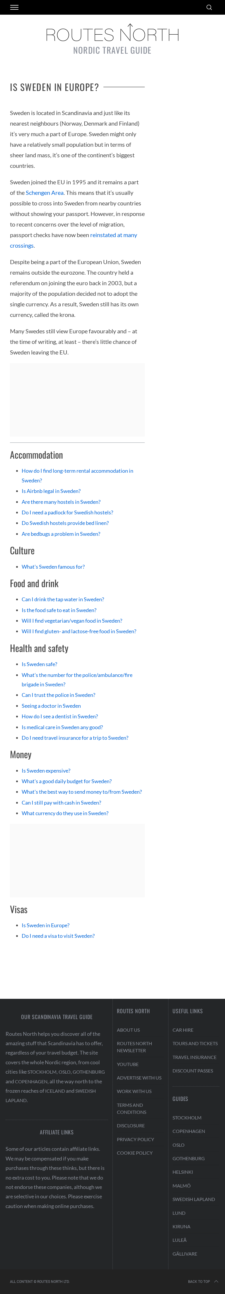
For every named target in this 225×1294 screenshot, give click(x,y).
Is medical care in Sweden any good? (62, 727)
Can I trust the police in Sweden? (58, 695)
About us (128, 1030)
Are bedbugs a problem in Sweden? (61, 534)
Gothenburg (89, 1072)
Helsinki (183, 1172)
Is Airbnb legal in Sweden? (51, 491)
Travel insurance (195, 1057)
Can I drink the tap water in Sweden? (63, 599)
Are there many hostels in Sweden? (61, 502)
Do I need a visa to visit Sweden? (58, 936)
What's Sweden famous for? (53, 566)
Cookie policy (135, 1153)
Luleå (180, 1240)
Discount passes (193, 1070)
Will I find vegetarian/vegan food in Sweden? (72, 620)
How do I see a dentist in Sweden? (60, 716)
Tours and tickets (195, 1043)
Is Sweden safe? (39, 664)
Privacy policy (135, 1139)
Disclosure (131, 1125)
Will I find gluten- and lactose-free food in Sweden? (79, 631)
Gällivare (185, 1253)
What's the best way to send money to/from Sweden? (82, 791)
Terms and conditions (131, 1108)
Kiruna (181, 1226)
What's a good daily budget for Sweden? (67, 781)
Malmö (182, 1185)
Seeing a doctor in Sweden (51, 705)
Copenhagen (31, 1081)
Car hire (183, 1030)
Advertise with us (139, 1077)
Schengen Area (45, 192)
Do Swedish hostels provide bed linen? (65, 523)
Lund (179, 1213)
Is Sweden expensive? (46, 770)
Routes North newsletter (134, 1046)
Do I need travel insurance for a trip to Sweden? (75, 737)
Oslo (65, 1072)
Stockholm (42, 1072)
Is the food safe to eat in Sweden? (59, 610)
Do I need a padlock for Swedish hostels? (67, 512)
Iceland (55, 1091)
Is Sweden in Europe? (45, 925)
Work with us (134, 1091)
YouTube (128, 1064)
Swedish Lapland (194, 1199)
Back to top (199, 1282)
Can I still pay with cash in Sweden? (61, 802)
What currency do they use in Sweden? (65, 813)
